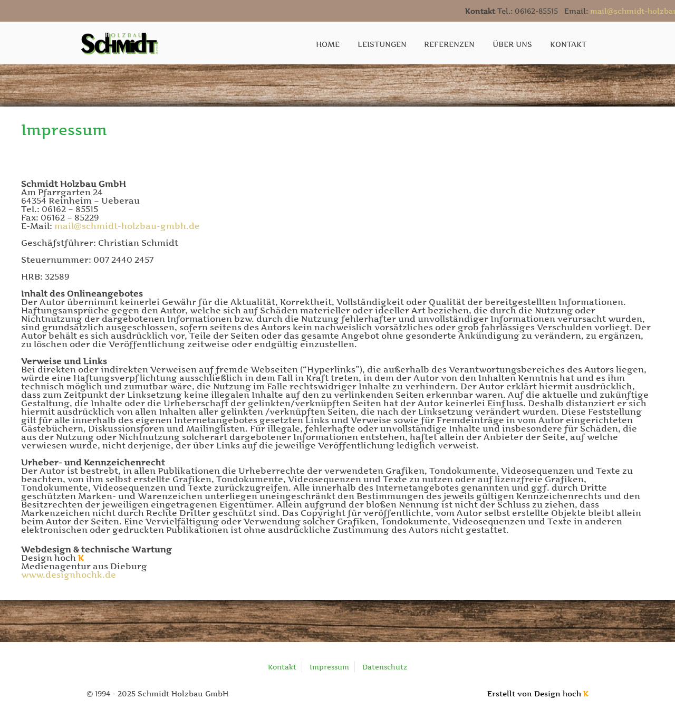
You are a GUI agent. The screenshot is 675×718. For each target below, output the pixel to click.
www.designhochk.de (68, 574)
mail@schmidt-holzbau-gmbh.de (127, 226)
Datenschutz (384, 667)
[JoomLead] (119, 42)
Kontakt (282, 667)
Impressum (329, 667)
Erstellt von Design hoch (538, 693)
